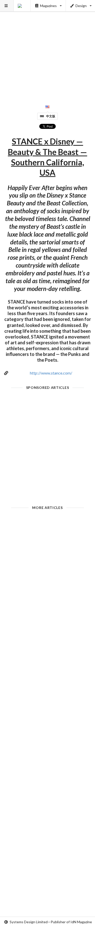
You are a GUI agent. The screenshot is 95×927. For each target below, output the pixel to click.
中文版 (50, 116)
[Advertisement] (47, 47)
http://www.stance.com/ (51, 372)
